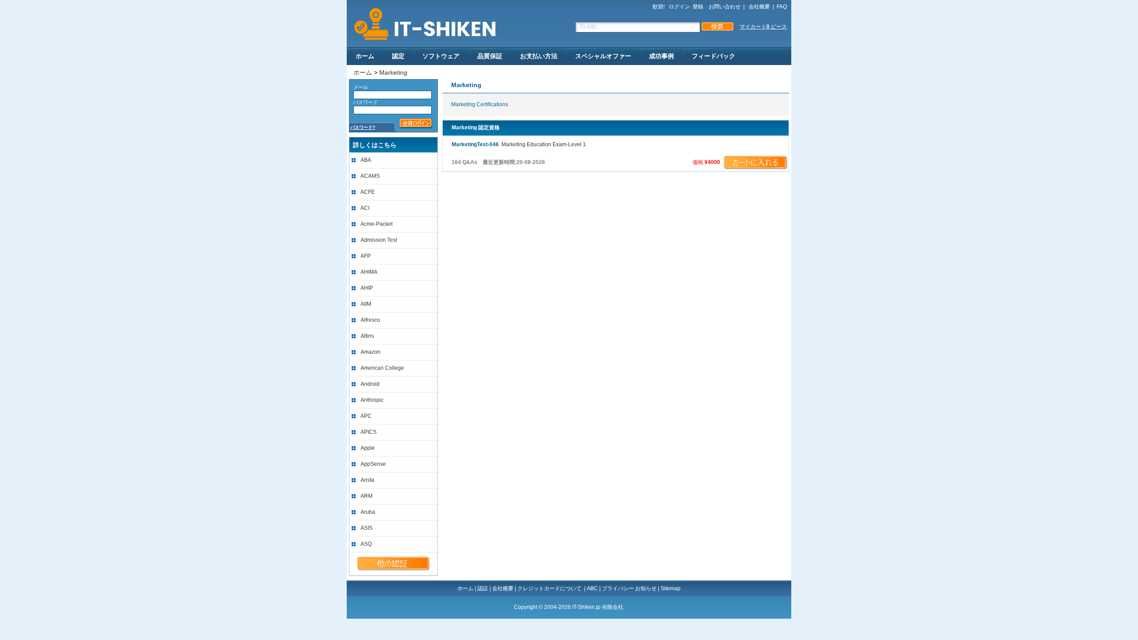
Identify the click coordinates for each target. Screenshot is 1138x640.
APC (366, 416)
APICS (369, 432)
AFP (366, 256)
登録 (698, 7)
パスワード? (362, 127)
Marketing (393, 72)
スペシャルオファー (603, 56)
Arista (367, 480)
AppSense (373, 464)
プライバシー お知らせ (629, 588)
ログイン (679, 7)
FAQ (782, 7)
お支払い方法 (538, 56)
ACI (365, 208)
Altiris (367, 336)
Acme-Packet (377, 224)
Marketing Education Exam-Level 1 (519, 144)
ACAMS (370, 176)
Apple (368, 448)
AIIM (366, 304)
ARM (367, 496)
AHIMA (369, 272)
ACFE (368, 192)
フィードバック (713, 56)
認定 (398, 56)
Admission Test (379, 240)
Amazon (371, 352)
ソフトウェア (441, 56)
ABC (592, 588)
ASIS (367, 528)
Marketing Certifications (479, 104)
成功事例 (661, 56)
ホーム (365, 56)
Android (370, 384)
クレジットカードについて (550, 588)
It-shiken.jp (422, 24)
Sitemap (671, 588)
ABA (366, 160)
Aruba (368, 512)
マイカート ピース (763, 27)
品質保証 (489, 56)
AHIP (367, 288)
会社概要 (758, 7)
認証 (482, 588)
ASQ (366, 544)
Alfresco (370, 320)
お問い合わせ (725, 7)
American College (382, 368)
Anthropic (372, 400)
